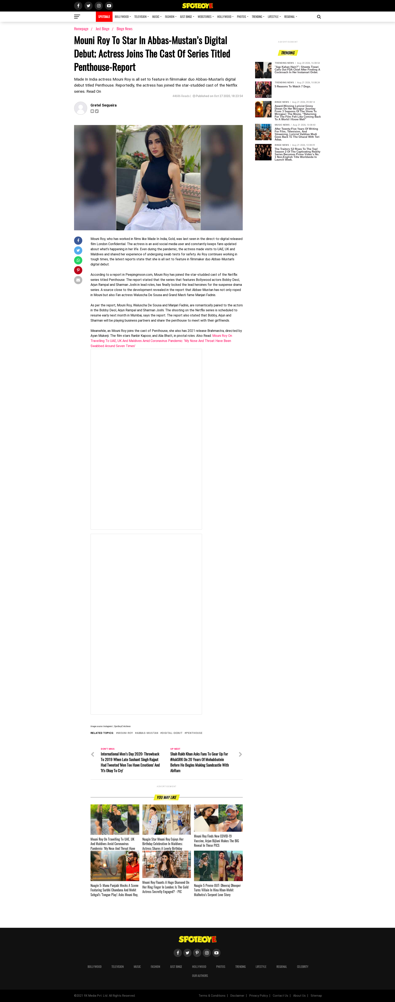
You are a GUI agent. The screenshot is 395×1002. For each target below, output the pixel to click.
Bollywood (122, 16)
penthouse (194, 733)
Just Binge (186, 16)
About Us (299, 995)
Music (155, 16)
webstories (204, 16)
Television (140, 16)
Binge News (124, 28)
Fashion (169, 16)
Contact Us (280, 995)
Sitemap (316, 995)
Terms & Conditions (212, 995)
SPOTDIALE (104, 16)
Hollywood (224, 16)
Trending (257, 16)
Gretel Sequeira (104, 105)
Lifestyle (273, 16)
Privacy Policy (258, 995)
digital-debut (172, 733)
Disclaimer (237, 995)
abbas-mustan (147, 733)
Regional (289, 16)
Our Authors (200, 975)
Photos (241, 16)
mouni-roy (125, 733)
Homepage (81, 28)
